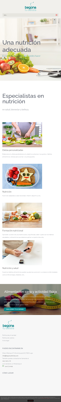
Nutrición (6, 191)
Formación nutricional (12, 230)
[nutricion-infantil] (22, 165)
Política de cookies (8, 338)
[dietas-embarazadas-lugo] (22, 123)
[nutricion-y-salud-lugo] (22, 241)
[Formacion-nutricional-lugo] (22, 204)
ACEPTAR (30, 400)
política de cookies (45, 398)
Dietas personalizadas (12, 150)
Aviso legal (5, 340)
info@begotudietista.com (10, 356)
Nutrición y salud (10, 268)
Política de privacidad (9, 335)
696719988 (9, 366)
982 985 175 (6, 361)
